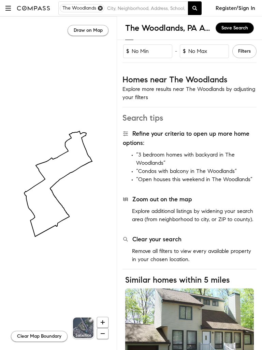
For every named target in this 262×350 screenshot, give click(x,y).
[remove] (100, 8)
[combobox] (146, 8)
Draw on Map (88, 30)
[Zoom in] (102, 322)
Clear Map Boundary (39, 336)
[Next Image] (246, 331)
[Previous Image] (133, 331)
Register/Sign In (235, 8)
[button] (8, 8)
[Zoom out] (102, 333)
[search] (195, 8)
